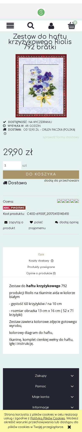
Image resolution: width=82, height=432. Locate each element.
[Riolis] (14, 207)
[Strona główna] (41, 12)
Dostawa (17, 183)
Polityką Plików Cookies (47, 418)
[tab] (41, 254)
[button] (10, 25)
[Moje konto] (51, 25)
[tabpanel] (41, 315)
